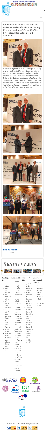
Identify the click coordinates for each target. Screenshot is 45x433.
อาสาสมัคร (7, 330)
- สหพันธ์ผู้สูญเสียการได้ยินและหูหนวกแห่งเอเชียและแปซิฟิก (18, 332)
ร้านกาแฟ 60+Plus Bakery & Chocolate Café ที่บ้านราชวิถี (29, 314)
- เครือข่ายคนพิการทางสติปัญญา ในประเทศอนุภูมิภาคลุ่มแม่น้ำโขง (18, 346)
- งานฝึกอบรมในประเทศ (17, 288)
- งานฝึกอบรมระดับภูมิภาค (18, 294)
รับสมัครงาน (7, 339)
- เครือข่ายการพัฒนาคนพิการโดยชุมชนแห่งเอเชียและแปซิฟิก (18, 312)
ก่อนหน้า (2, 271)
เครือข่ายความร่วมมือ (18, 303)
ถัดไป (43, 271)
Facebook (39, 288)
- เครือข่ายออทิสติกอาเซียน (18, 322)
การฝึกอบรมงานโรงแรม (29, 303)
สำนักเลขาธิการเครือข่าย (39, 297)
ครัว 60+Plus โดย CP (28, 340)
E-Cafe (39, 305)
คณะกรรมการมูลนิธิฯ (8, 290)
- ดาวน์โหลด (18, 364)
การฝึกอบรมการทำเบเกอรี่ (29, 288)
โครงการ (17, 299)
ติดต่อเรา (7, 349)
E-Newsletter (40, 302)
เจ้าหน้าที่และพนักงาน (8, 304)
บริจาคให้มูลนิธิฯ (7, 344)
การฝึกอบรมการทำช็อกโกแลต (29, 295)
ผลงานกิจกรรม (10, 249)
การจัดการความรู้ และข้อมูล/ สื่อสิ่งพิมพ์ (18, 358)
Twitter (38, 292)
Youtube (39, 290)
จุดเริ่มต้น (29, 284)
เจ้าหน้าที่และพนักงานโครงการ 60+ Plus (8, 316)
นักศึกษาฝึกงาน (8, 334)
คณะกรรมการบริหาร (8, 297)
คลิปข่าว (39, 286)
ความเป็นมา (7, 285)
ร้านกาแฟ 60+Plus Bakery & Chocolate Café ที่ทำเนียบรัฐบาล (29, 329)
